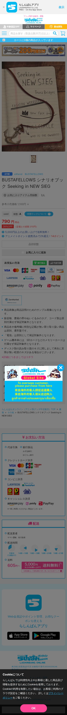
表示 (61, 7)
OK (33, 708)
